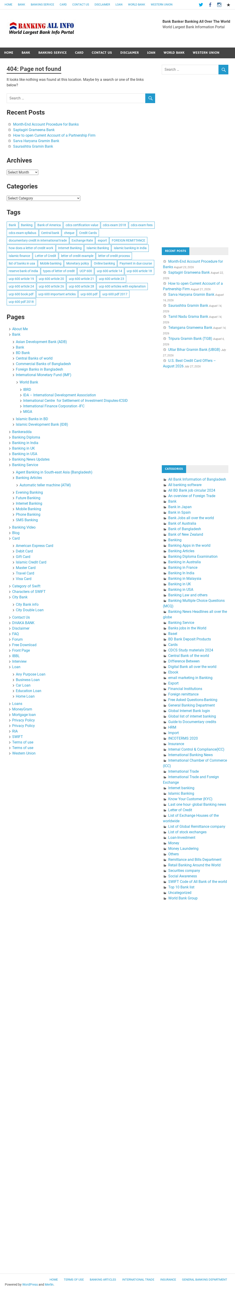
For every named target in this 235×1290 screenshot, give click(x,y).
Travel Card (25, 573)
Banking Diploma (26, 437)
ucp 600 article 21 (81, 279)
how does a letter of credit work (31, 248)
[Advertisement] (196, 165)
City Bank (20, 597)
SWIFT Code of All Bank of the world (197, 881)
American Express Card (34, 546)
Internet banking (181, 788)
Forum (17, 639)
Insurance (176, 744)
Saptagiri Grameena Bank (34, 130)
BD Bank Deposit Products (189, 639)
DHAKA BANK (23, 623)
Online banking (104, 263)
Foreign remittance (183, 694)
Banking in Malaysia (184, 578)
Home (8, 4)
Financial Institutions (185, 689)
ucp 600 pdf (89, 294)
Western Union (162, 4)
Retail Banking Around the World (194, 865)
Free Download (24, 645)
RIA (15, 731)
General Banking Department (191, 705)
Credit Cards (88, 233)
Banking (27, 225)
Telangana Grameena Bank (190, 327)
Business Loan (28, 680)
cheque (69, 233)
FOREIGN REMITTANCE (128, 240)
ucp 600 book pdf (21, 294)
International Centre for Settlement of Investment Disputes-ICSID (75, 400)
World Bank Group (183, 898)
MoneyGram (22, 709)
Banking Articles (29, 478)
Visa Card (23, 579)
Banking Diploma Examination (193, 556)
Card (63, 4)
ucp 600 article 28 (81, 286)
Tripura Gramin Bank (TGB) (190, 338)
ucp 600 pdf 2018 (21, 302)
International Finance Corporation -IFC (53, 406)
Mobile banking (51, 263)
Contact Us (80, 4)
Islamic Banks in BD (32, 419)
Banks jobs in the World (187, 628)
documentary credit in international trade (38, 240)
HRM (172, 727)
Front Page (21, 650)
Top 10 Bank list (181, 887)
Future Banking (28, 498)
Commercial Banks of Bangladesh (43, 364)
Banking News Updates (31, 459)
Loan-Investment (181, 837)
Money (173, 843)
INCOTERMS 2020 (183, 738)
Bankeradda (22, 432)
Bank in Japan (180, 507)
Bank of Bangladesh (184, 529)
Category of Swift (26, 586)
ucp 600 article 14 (109, 271)
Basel (172, 633)
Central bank (50, 233)
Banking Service (42, 4)
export (102, 240)
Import (173, 733)
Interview (19, 661)
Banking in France (182, 567)
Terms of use (22, 742)
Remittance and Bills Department (194, 859)
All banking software (184, 485)
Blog (16, 533)
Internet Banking (70, 248)
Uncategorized (179, 892)
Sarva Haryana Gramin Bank (36, 141)
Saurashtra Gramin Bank (33, 146)
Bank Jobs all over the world (191, 518)
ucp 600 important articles (57, 294)
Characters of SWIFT (29, 591)
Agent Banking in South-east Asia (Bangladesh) (54, 472)
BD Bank (23, 353)
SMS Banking (27, 520)
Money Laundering (183, 848)
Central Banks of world (34, 358)
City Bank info (27, 604)
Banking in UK (23, 448)
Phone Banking (28, 514)
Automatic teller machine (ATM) (45, 485)
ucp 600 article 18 (139, 271)
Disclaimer (102, 4)
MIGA (27, 411)
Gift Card (23, 557)
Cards (173, 644)
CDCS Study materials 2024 (190, 650)
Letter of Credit (45, 256)
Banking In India (181, 573)
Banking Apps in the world (189, 545)
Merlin (49, 1284)
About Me (20, 329)
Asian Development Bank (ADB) (41, 342)
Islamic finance (19, 256)
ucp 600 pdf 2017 (114, 294)
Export (173, 683)
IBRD (27, 389)
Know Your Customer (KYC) (190, 799)
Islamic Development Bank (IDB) (42, 424)
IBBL (16, 656)
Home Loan (25, 696)
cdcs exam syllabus (22, 233)
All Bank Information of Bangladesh (197, 479)
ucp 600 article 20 (51, 279)
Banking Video (24, 527)
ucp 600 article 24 (21, 286)
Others (173, 854)
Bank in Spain (179, 512)
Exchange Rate (82, 240)
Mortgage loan (24, 715)
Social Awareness (182, 876)
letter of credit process (114, 256)
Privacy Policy (23, 720)
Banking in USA (24, 454)
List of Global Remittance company (196, 826)
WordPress (30, 1284)
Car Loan (23, 685)
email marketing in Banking (190, 678)
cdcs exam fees (142, 225)
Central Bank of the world (188, 655)
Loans (17, 703)
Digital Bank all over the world (192, 667)
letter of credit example (77, 256)
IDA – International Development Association (59, 395)
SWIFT (17, 737)
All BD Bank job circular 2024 (191, 490)
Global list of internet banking (192, 716)
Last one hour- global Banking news (197, 804)
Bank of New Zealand (185, 534)
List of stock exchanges (187, 832)
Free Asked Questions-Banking (192, 700)
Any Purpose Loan (30, 674)
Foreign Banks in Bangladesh (39, 369)
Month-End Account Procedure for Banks (46, 124)
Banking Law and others (187, 595)
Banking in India (25, 443)
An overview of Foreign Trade (191, 496)
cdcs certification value (82, 225)
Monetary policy (77, 263)
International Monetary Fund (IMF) (43, 375)
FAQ (15, 634)
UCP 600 (86, 271)
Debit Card (24, 551)
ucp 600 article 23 (111, 279)
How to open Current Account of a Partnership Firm (54, 135)
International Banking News (190, 755)
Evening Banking (29, 492)
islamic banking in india (130, 248)
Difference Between (184, 661)
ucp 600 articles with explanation (122, 286)
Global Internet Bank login (189, 711)
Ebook (173, 672)
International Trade (183, 771)
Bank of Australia (182, 523)
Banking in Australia (184, 562)
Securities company (184, 870)
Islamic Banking (98, 248)
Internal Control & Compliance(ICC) (196, 749)
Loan (119, 4)
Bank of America (49, 225)
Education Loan (28, 691)
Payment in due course (136, 263)
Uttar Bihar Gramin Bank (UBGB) (194, 349)
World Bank (136, 4)
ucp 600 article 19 (21, 279)
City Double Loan (30, 610)
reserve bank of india (23, 271)
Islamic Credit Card (31, 562)
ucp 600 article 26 (51, 286)
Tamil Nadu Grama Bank (188, 316)
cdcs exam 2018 (114, 225)
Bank (21, 4)
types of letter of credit (59, 271)
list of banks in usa (22, 263)
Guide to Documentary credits (192, 722)
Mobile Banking (28, 509)
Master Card (26, 568)
